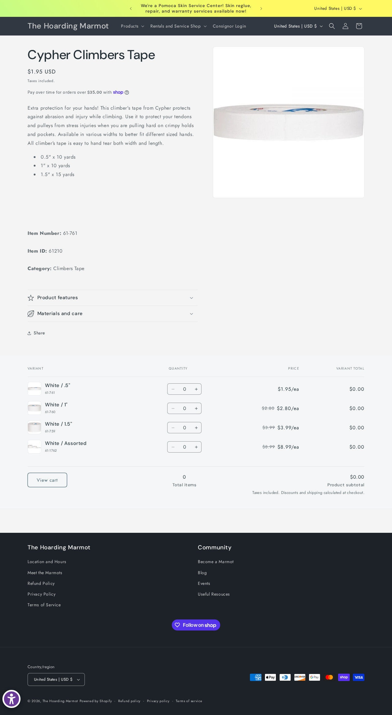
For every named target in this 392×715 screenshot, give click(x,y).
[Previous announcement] (131, 8)
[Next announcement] (261, 8)
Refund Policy (41, 583)
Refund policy (129, 700)
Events (204, 583)
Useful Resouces (214, 594)
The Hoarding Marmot (60, 700)
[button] (132, 26)
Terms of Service (44, 605)
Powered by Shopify (96, 700)
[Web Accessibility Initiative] (11, 698)
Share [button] (39, 333)
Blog (202, 573)
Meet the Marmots (45, 573)
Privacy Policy (41, 594)
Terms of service (189, 700)
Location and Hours (47, 562)
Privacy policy (158, 700)
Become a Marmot (216, 562)
